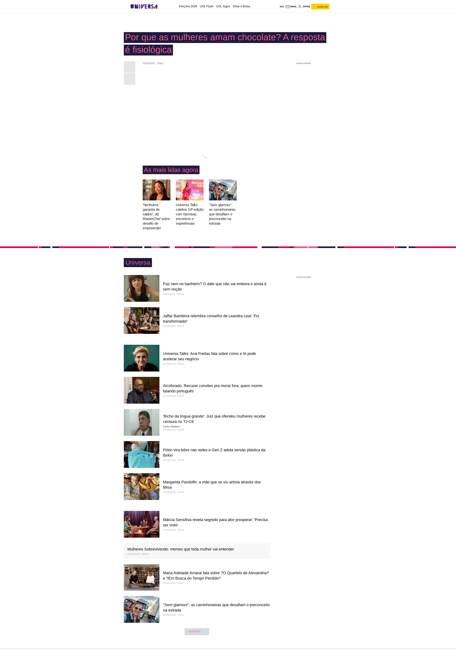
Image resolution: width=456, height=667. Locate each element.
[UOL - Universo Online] (160, 6)
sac (282, 6)
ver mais (194, 631)
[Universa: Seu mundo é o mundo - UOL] (144, 6)
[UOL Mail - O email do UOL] (291, 6)
